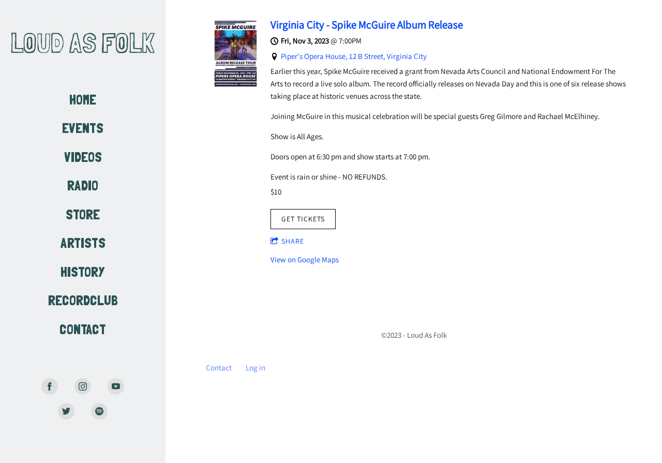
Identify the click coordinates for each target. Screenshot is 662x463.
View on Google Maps (304, 259)
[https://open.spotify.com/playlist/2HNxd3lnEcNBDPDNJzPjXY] (99, 411)
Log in (255, 367)
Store (83, 216)
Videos (83, 159)
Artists (83, 244)
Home (82, 101)
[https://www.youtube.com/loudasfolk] (116, 386)
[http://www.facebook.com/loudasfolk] (49, 386)
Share (292, 241)
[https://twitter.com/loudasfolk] (66, 411)
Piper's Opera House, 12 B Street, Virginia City (354, 56)
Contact (82, 331)
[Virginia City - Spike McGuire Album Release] (236, 84)
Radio (82, 187)
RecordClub (83, 302)
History (83, 273)
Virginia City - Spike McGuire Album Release (366, 25)
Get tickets (303, 218)
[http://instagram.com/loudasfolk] (82, 386)
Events (82, 130)
